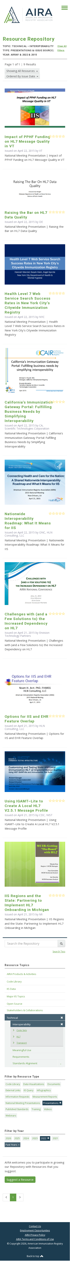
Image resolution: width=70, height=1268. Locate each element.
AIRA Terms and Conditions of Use (35, 1239)
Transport (21, 1042)
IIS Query (28, 1090)
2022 (43, 1138)
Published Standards (17, 1109)
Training (36, 1109)
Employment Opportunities (35, 1230)
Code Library (13, 1084)
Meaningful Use (22, 1050)
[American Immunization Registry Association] (28, 14)
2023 (35, 1138)
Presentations (50, 1103)
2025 (17, 1138)
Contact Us (35, 1226)
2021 (55, 1138)
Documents (54, 1084)
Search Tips (59, 951)
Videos (48, 1109)
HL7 (18, 1036)
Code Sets (21, 1030)
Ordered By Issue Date (21, 76)
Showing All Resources (20, 71)
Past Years (12, 1144)
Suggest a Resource (20, 1179)
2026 (8, 1138)
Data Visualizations (33, 1084)
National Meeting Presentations (23, 1103)
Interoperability (22, 1024)
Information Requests (17, 1096)
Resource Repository (28, 39)
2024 (26, 1138)
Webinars (11, 1115)
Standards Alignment (25, 1063)
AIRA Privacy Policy (35, 1235)
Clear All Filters (62, 48)
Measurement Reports (45, 1096)
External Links (13, 1090)
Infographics (44, 1090)
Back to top (33, 1256)
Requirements (21, 1056)
